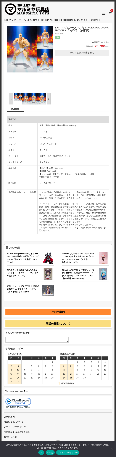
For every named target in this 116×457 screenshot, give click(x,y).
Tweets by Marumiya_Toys (16, 391)
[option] (30, 49)
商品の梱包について (58, 323)
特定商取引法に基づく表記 (17, 432)
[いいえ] (112, 449)
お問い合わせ (10, 437)
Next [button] (49, 98)
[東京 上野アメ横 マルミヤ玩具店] (27, 13)
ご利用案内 (58, 312)
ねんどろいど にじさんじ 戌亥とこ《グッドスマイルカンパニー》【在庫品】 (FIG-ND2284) (22, 273)
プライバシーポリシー (15, 427)
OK (41, 452)
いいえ (50, 452)
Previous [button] (11, 98)
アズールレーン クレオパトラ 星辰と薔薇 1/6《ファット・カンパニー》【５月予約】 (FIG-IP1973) (23, 289)
